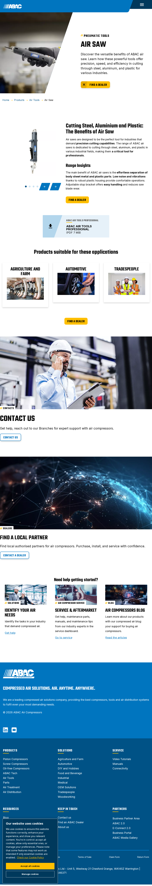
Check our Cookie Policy (30, 857)
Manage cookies (30, 874)
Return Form (143, 857)
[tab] (26, 186)
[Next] (55, 186)
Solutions (65, 750)
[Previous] (44, 186)
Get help (10, 632)
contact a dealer (14, 555)
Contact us (10, 437)
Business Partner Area (126, 818)
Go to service (63, 637)
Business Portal (122, 832)
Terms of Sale (84, 857)
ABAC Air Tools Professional (79, 227)
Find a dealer (98, 85)
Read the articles (116, 637)
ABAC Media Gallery (125, 837)
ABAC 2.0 (119, 823)
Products (10, 750)
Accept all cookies (30, 866)
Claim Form (114, 857)
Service (118, 750)
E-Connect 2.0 (121, 828)
